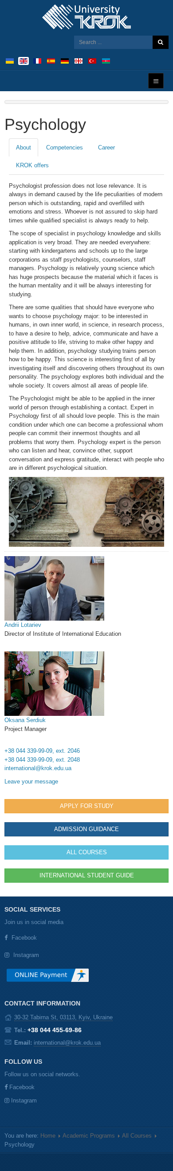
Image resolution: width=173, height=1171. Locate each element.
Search (161, 42)
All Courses (137, 1135)
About (23, 147)
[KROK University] (86, 16)
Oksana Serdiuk (25, 720)
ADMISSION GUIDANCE (86, 829)
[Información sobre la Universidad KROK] (51, 60)
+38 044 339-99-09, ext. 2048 (42, 759)
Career (106, 147)
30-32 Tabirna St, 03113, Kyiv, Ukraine (63, 1017)
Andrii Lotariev (22, 625)
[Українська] (9, 60)
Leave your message (31, 781)
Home (47, 1135)
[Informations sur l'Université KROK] (37, 60)
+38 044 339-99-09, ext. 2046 (42, 750)
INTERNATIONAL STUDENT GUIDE (86, 875)
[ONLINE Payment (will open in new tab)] (47, 978)
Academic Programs (89, 1135)
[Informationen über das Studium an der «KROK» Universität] (64, 60)
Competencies (64, 147)
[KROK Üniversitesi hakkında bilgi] (92, 60)
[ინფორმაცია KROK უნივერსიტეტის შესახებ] (78, 60)
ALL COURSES (87, 852)
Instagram (26, 955)
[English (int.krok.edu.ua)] (23, 60)
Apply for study (87, 806)
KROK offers (32, 165)
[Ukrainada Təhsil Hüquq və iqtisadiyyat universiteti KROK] (106, 60)
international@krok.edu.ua (37, 768)
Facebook (24, 937)
